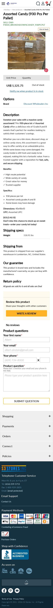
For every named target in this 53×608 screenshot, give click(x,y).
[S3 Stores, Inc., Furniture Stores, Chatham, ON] (15, 554)
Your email (9, 345)
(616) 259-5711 (12, 484)
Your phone (10, 355)
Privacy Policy (18, 599)
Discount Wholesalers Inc (36, 103)
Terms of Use (7, 599)
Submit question (26, 401)
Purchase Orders (8, 539)
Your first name (12, 335)
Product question (13, 366)
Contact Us (6, 501)
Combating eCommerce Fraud (15, 527)
